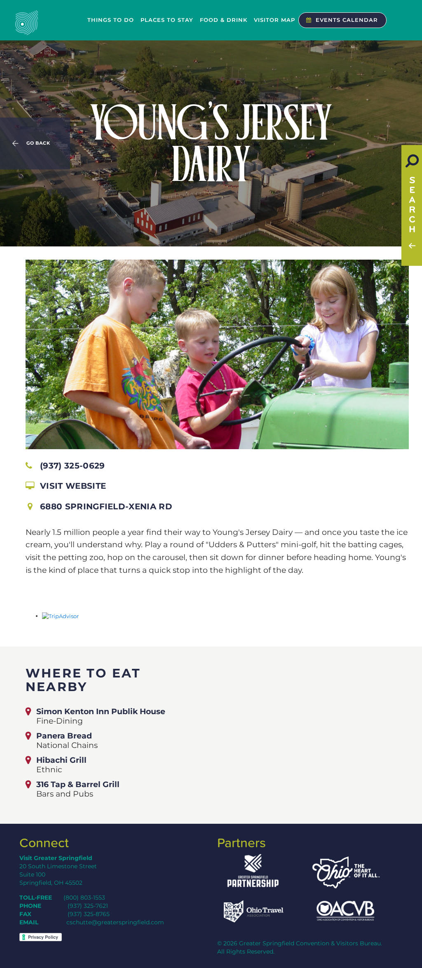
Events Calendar (347, 19)
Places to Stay (167, 19)
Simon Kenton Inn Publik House (100, 711)
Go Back (38, 143)
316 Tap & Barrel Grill (78, 784)
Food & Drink (223, 19)
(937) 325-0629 (72, 466)
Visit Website (73, 486)
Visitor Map (274, 19)
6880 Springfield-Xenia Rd (106, 506)
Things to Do (110, 19)
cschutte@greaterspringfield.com (115, 922)
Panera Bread (64, 736)
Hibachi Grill (61, 760)
